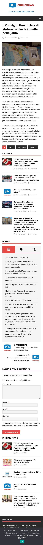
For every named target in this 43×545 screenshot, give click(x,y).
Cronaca (7, 153)
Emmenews (24, 38)
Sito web (5, 416)
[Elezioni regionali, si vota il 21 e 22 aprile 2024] (7, 477)
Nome (5, 402)
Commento (6, 384)
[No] (40, 536)
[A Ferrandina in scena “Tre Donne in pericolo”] (7, 464)
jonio (11, 147)
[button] (39, 18)
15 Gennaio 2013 (11, 38)
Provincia (21, 147)
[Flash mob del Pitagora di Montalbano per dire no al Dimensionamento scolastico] (7, 180)
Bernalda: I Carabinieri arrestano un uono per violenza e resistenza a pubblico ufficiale (24, 205)
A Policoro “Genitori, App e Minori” (25, 191)
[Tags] (21, 249)
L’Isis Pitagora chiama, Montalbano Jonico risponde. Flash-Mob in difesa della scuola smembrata (26, 162)
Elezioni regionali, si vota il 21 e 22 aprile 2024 (27, 473)
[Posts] (8, 249)
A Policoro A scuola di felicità (16, 257)
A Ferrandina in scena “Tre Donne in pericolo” (25, 461)
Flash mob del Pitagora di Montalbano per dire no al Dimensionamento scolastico (26, 177)
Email (4, 409)
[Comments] (34, 249)
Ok (22, 541)
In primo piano (10, 438)
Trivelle (33, 147)
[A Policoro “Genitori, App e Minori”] (7, 194)
